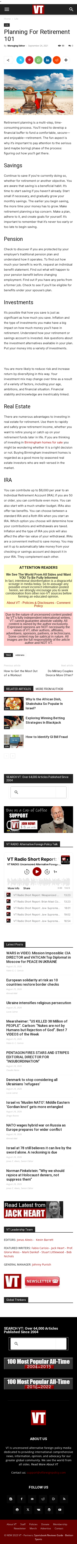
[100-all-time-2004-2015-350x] (38, 1368)
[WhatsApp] (38, 60)
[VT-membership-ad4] (38, 832)
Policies (33, 1524)
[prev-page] (6, 755)
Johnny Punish (41, 1264)
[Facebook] (21, 1499)
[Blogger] (11, 1499)
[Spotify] (17, 1510)
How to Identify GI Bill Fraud (47, 737)
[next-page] (12, 755)
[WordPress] (49, 1510)
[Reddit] (43, 1499)
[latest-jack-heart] (33, 1217)
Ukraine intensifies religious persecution (38, 1003)
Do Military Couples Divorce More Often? (59, 673)
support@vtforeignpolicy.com (46, 1472)
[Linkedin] (48, 60)
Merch (33, 1528)
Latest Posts (14, 944)
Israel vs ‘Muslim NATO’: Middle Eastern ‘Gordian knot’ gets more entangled (38, 1104)
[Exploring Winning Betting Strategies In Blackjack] (14, 722)
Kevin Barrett (44, 1240)
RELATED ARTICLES (18, 689)
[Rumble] (53, 1499)
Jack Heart (57, 1248)
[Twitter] (20, 60)
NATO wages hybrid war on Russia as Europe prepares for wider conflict (36, 1127)
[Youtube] (60, 1510)
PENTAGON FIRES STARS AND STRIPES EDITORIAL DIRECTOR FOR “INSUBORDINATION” (37, 1057)
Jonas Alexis (25, 1240)
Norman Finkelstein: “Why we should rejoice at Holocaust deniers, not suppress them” (35, 1175)
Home (7, 18)
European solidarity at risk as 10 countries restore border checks (32, 982)
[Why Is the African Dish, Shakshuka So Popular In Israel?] (14, 703)
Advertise (45, 1528)
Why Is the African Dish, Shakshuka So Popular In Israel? (44, 703)
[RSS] (64, 1499)
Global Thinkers (16, 1299)
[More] (66, 60)
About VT (13, 602)
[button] (6, 9)
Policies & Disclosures (38, 602)
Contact (59, 1528)
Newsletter (20, 1528)
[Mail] (32, 1499)
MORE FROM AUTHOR (49, 689)
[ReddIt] (57, 60)
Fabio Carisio (40, 1248)
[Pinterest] (29, 60)
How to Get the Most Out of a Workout (21, 673)
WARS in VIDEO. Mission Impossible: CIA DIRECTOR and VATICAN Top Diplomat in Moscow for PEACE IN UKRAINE (38, 957)
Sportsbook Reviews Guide (48, 1535)
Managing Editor (16, 45)
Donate (45, 1524)
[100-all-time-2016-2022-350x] (38, 1388)
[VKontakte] (38, 1510)
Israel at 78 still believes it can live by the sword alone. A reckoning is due (38, 1150)
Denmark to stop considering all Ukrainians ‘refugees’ (31, 1082)
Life (16, 18)
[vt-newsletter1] (33, 1287)
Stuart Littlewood (52, 1252)
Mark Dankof (30, 1252)
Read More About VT (44, 1464)
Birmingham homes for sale (43, 442)
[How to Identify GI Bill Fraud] (14, 741)
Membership (60, 1524)
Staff (22, 1524)
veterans (19, 654)
